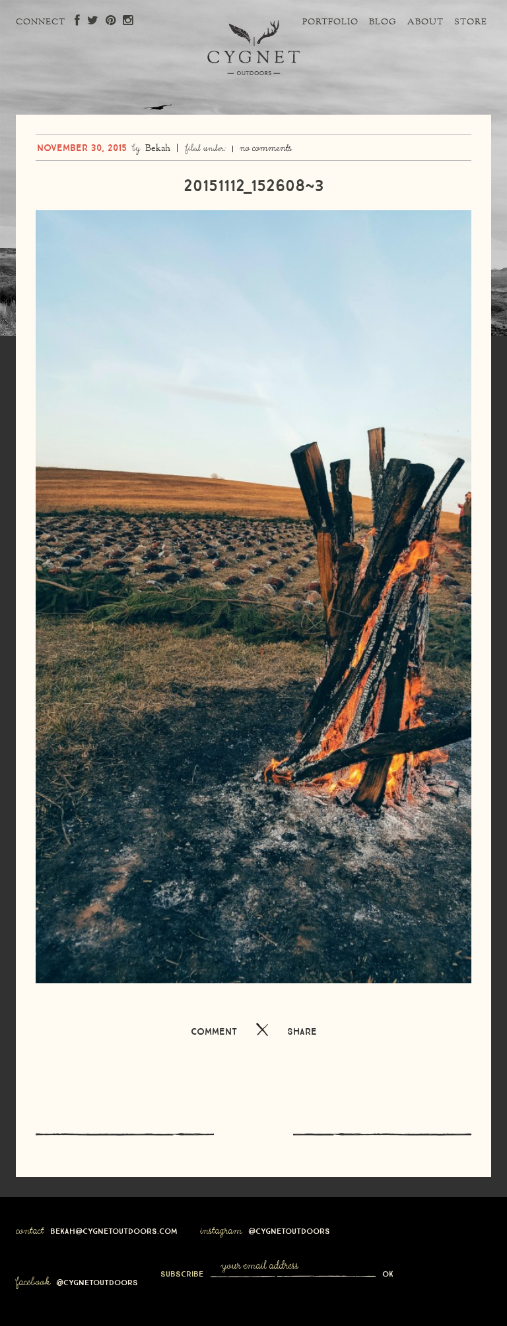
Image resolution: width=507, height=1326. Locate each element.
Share (302, 1030)
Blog (383, 22)
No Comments (266, 148)
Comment (214, 1030)
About (425, 22)
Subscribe (183, 1273)
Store (470, 22)
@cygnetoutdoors (289, 1230)
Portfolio (330, 22)
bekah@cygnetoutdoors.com (114, 1230)
